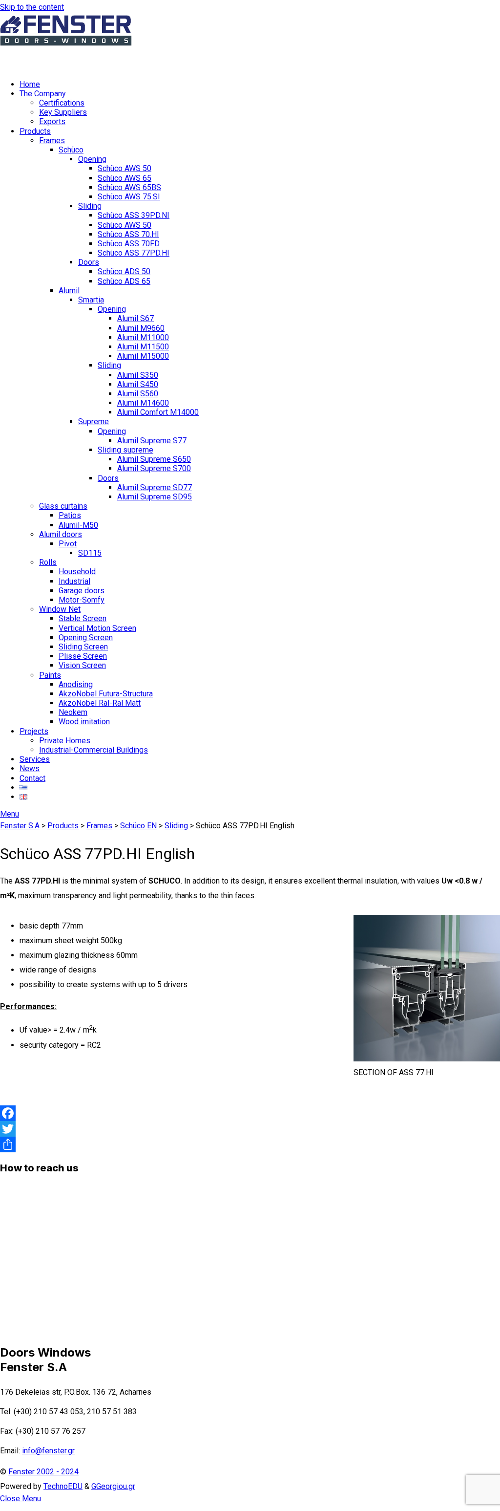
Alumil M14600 (143, 403)
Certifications (61, 103)
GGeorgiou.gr (113, 1486)
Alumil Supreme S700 (154, 468)
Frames (52, 140)
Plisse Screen (83, 656)
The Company (43, 93)
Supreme (93, 421)
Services (35, 759)
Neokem (73, 712)
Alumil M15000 (143, 356)
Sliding (90, 206)
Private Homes (64, 740)
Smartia (91, 299)
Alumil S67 (135, 318)
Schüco (71, 149)
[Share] (250, 1144)
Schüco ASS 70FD (129, 243)
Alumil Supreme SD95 (154, 496)
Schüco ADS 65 (124, 281)
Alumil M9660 (141, 328)
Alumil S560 (137, 393)
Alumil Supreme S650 (154, 459)
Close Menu (20, 1498)
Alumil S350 (137, 375)
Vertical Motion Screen (97, 628)
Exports (52, 121)
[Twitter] (250, 1129)
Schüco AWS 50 (124, 168)
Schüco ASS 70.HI (128, 234)
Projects (34, 731)
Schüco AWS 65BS (129, 187)
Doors (88, 262)
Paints (50, 675)
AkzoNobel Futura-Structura (106, 693)
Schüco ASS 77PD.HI (133, 253)
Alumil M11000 (143, 337)
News (30, 768)
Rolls (48, 562)
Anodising (76, 684)
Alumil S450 (137, 384)
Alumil (69, 290)
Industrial (74, 581)
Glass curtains (63, 506)
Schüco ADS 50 (124, 271)
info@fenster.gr (48, 1450)
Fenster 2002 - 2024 (43, 1471)
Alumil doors (60, 534)
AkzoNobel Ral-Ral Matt (100, 703)
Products (35, 131)
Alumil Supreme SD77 (154, 487)
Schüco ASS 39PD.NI (133, 215)
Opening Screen (86, 637)
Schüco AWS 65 (124, 178)
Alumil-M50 (78, 525)
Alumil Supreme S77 (152, 440)
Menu (9, 814)
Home (30, 84)
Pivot (68, 543)
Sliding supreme (125, 449)
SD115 (90, 553)
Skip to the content (32, 7)
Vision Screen (82, 665)
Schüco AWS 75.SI (129, 196)
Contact (32, 778)
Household (77, 571)
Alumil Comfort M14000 (158, 412)
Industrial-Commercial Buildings (93, 750)
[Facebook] (250, 1113)
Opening (92, 159)
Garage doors (81, 590)
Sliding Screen (83, 646)
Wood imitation (84, 721)
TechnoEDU (63, 1486)
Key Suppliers (63, 112)
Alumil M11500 (143, 346)
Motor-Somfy (81, 599)
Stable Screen (82, 618)
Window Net (60, 609)
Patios (70, 515)
